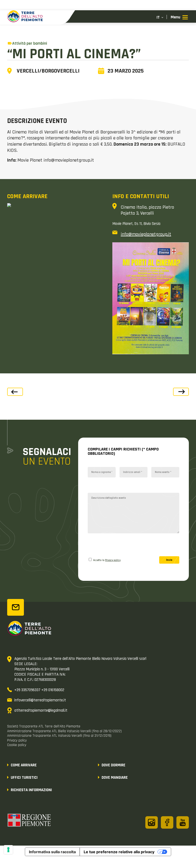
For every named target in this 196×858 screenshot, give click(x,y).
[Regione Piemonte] (29, 821)
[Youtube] (182, 822)
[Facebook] (167, 822)
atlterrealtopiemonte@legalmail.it (40, 710)
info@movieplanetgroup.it (146, 234)
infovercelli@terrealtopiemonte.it (40, 700)
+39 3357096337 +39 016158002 (39, 690)
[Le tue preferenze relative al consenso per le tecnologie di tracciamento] (8, 849)
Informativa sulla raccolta (52, 851)
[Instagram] (151, 822)
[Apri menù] (179, 17)
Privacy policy (112, 560)
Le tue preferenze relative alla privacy (119, 851)
